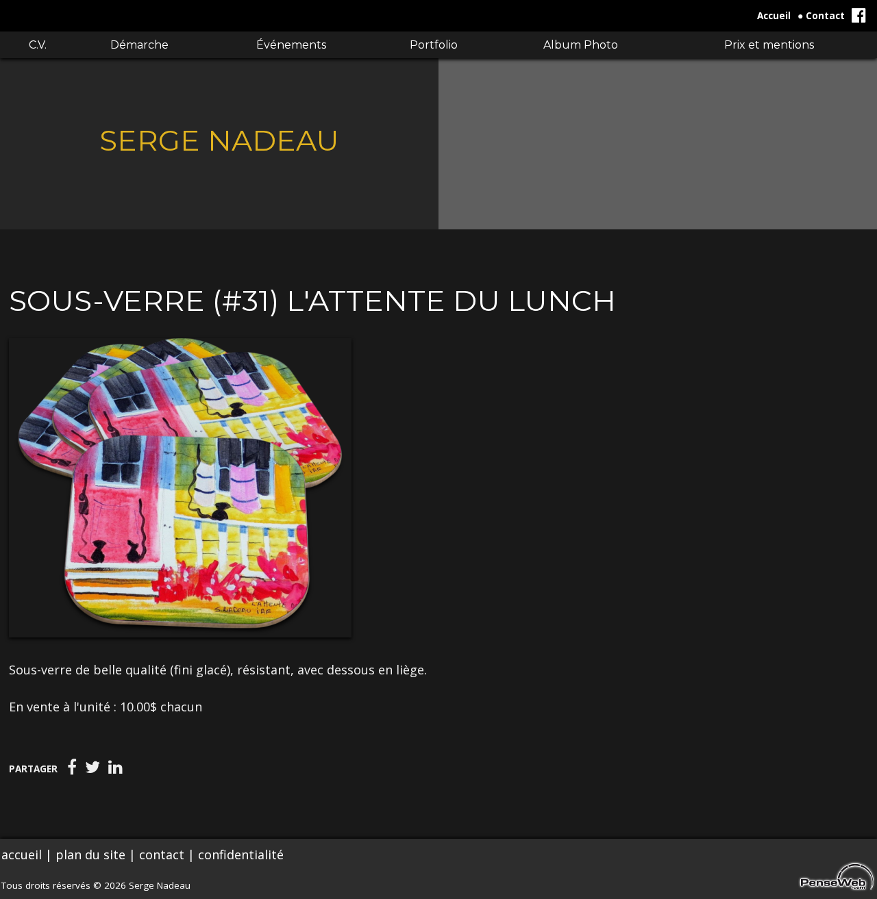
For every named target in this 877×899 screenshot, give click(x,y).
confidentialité (241, 854)
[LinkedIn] (115, 767)
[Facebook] (71, 767)
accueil (21, 854)
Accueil (774, 16)
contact (161, 854)
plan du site (90, 854)
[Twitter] (92, 767)
